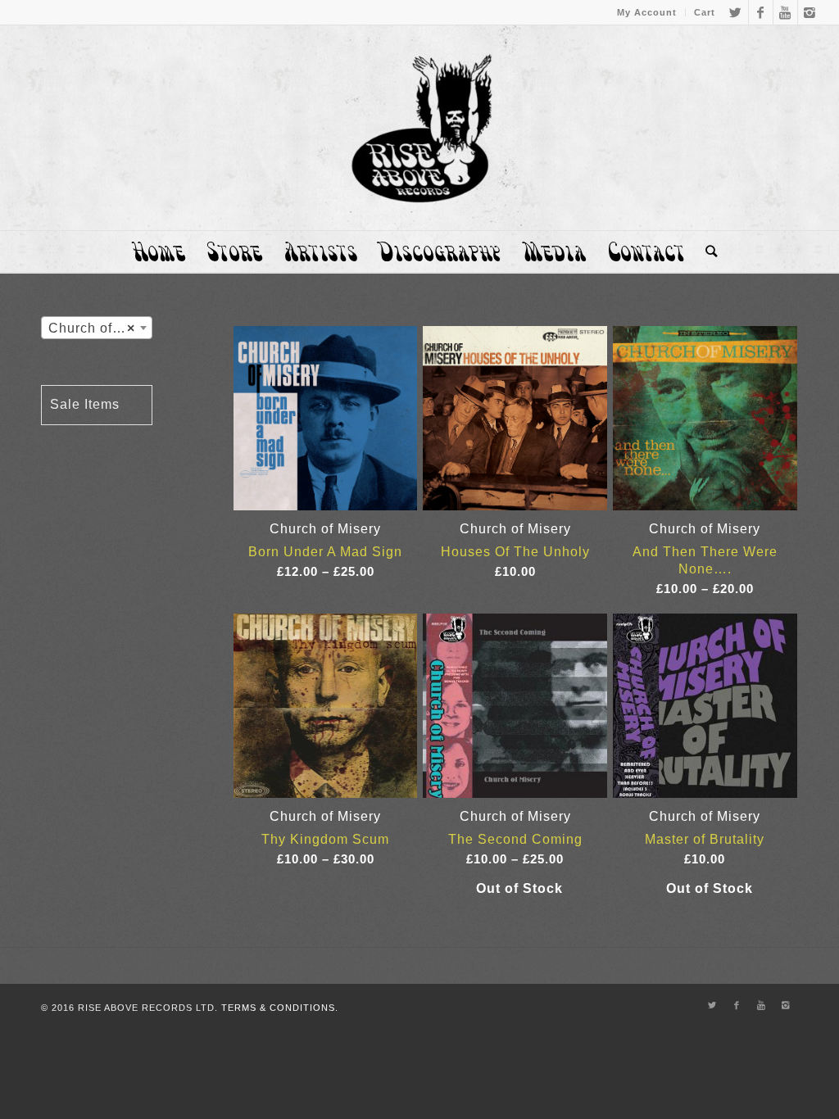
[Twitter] (736, 12)
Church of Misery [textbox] (100, 328)
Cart (704, 12)
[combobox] (96, 327)
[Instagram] (810, 12)
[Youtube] (785, 12)
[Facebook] (761, 12)
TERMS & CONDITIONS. (279, 1008)
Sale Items (85, 404)
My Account (647, 12)
